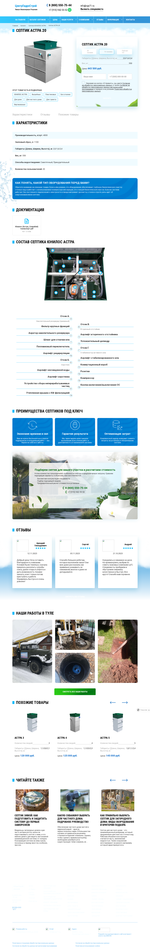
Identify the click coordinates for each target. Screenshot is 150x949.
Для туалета (51, 99)
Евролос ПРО (121, 886)
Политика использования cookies (88, 946)
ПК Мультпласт (122, 909)
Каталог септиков (38, 20)
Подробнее (32, 763)
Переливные (96, 909)
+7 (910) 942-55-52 (58, 10)
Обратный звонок (18, 887)
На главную (20, 20)
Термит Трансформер (125, 899)
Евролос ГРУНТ (98, 886)
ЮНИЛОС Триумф (74, 893)
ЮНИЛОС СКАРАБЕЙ (99, 893)
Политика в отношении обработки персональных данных (33, 943)
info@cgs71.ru (87, 5)
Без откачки (65, 94)
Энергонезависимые (76, 912)
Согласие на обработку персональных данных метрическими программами (106, 87)
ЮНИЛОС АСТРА (20, 94)
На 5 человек (121, 906)
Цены (55, 20)
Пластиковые (50, 94)
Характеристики (22, 114)
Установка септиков (52, 905)
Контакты (130, 20)
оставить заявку (125, 8)
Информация (113, 20)
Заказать (107, 98)
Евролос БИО (73, 886)
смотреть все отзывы (75, 597)
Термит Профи (98, 899)
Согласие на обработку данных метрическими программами (34, 946)
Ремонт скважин (50, 902)
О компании (84, 20)
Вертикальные (19, 105)
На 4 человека (97, 906)
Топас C (119, 889)
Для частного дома (34, 99)
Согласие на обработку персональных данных (106, 84)
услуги (46, 882)
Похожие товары (68, 114)
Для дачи (18, 99)
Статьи (32, 898)
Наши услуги (67, 20)
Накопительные (74, 909)
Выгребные (36, 94)
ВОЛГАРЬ (71, 896)
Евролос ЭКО (73, 889)
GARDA (94, 896)
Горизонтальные (123, 902)
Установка (108, 52)
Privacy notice (143, 709)
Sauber (70, 899)
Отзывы (100, 20)
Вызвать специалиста (92, 9)
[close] (148, 710)
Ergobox (119, 896)
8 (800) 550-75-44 (60, 5)
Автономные (73, 902)
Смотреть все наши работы (75, 692)
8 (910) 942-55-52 (17, 901)
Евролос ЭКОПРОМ (99, 889)
